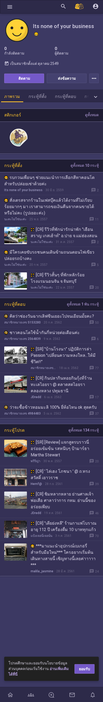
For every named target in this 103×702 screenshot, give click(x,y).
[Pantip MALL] (79, 6)
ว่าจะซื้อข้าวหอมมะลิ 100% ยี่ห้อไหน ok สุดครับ (53, 407)
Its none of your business (23, 190)
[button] (9, 6)
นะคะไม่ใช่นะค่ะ (15, 219)
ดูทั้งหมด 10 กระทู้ (85, 165)
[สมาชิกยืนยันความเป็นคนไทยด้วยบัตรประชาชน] (36, 34)
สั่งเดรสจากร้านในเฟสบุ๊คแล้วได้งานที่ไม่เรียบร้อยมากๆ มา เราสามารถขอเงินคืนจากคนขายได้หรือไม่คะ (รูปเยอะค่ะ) (49, 206)
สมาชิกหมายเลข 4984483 (22, 413)
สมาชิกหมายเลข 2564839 (22, 339)
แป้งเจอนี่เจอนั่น (41, 536)
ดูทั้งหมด (92, 115)
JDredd (36, 397)
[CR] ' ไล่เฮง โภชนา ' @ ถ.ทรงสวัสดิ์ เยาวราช (60, 474)
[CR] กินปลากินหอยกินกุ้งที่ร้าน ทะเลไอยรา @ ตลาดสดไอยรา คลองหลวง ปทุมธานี (61, 384)
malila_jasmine (42, 571)
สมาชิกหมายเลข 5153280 (22, 322)
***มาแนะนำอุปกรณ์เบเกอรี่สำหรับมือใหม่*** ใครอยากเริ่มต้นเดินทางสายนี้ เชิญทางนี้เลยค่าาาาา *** (63, 555)
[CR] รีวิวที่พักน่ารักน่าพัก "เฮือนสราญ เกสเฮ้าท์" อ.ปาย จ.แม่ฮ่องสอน (64, 232)
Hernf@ (36, 484)
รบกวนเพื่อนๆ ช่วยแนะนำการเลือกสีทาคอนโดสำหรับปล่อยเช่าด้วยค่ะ (49, 180)
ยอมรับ (84, 669)
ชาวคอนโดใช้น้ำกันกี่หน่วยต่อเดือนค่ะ (45, 332)
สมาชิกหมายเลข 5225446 (43, 368)
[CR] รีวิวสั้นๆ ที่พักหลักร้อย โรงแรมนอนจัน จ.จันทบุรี (58, 278)
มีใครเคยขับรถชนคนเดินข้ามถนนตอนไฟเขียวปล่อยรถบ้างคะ (49, 255)
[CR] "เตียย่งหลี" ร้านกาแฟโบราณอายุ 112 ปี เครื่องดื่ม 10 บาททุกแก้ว (63, 526)
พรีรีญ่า (35, 461)
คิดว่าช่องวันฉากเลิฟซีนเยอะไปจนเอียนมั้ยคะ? (52, 316)
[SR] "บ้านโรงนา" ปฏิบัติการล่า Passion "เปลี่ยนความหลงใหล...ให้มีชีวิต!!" (63, 355)
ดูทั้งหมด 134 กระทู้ (83, 430)
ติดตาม (24, 78)
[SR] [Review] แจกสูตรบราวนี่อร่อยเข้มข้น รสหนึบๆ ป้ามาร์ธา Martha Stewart (60, 448)
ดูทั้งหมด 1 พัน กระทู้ (83, 304)
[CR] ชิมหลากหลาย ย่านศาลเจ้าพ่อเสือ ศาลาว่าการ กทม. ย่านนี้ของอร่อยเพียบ (63, 500)
